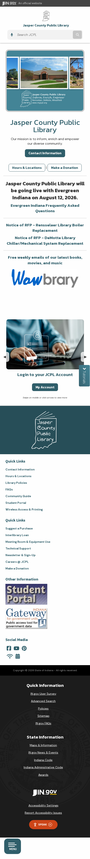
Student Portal (15, 503)
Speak (42, 824)
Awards (43, 775)
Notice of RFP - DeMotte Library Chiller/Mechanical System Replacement (45, 240)
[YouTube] (16, 648)
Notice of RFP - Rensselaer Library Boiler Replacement (45, 228)
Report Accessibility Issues (43, 813)
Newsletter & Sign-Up (20, 555)
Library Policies (16, 483)
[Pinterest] (24, 648)
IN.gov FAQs (43, 723)
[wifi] (10, 656)
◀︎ (6, 357)
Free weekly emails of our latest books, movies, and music (45, 260)
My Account (45, 387)
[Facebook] (9, 648)
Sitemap (43, 716)
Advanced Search (43, 701)
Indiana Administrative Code (43, 767)
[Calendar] (17, 656)
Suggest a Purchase (19, 528)
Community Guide (18, 496)
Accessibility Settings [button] (43, 805)
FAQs (9, 489)
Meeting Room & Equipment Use (27, 542)
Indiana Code (43, 760)
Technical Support (18, 548)
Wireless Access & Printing (24, 509)
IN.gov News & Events (43, 752)
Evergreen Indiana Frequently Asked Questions (45, 208)
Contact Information (45, 152)
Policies (43, 708)
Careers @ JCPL (17, 562)
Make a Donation (64, 167)
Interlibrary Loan (17, 535)
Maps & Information (43, 745)
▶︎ (87, 357)
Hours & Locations (27, 167)
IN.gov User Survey (43, 694)
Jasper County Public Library (46, 25)
